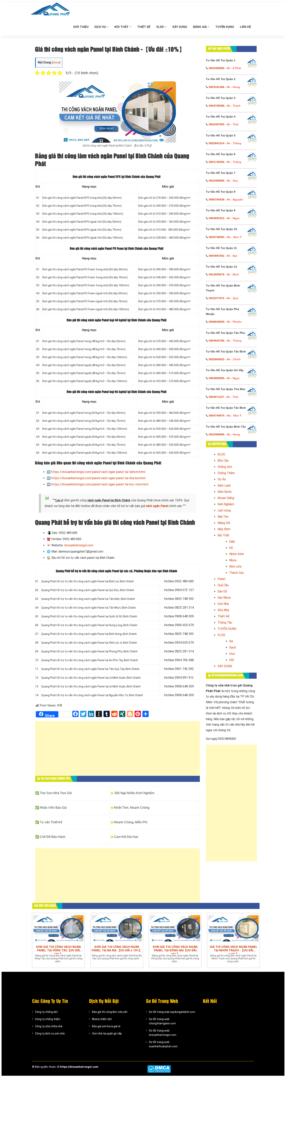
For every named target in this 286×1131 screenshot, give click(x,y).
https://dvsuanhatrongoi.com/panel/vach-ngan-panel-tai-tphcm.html (98, 472)
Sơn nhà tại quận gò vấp (107, 1033)
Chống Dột (225, 467)
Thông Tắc (225, 622)
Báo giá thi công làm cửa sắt (109, 1011)
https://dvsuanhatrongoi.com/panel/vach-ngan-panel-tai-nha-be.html (98, 478)
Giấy (232, 541)
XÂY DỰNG (179, 27)
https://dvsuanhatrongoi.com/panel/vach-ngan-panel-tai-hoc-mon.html (99, 484)
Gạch (232, 647)
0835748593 (216, 237)
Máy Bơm (224, 529)
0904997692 (216, 255)
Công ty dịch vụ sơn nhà (50, 1033)
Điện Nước (225, 492)
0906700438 (216, 199)
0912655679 (216, 274)
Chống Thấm (226, 473)
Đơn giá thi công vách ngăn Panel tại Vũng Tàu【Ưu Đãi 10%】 (58, 949)
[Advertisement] (117, 750)
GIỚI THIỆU (81, 27)
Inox (232, 654)
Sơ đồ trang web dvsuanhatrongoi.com (162, 1032)
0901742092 (216, 161)
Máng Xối (224, 523)
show (56, 62)
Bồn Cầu (223, 460)
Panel (221, 579)
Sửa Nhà (223, 610)
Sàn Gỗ (222, 591)
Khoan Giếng (226, 498)
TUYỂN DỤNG (224, 27)
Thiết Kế (223, 616)
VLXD (160, 27)
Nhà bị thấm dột (102, 1019)
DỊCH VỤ (100, 27)
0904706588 (216, 105)
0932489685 (216, 68)
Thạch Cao (236, 573)
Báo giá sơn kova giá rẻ (106, 1026)
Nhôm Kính (236, 554)
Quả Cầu (223, 585)
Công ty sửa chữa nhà (48, 1026)
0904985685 (216, 378)
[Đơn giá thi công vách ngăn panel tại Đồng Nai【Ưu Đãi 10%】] (175, 928)
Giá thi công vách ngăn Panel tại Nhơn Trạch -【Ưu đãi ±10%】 (233, 949)
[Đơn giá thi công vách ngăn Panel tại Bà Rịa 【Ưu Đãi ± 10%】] (117, 928)
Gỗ (231, 548)
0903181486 (216, 87)
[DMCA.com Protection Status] (159, 1069)
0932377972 (216, 298)
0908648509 (216, 321)
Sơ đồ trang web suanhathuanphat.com (163, 1044)
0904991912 (216, 218)
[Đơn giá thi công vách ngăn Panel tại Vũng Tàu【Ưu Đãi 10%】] (58, 928)
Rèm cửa (235, 566)
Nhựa (232, 560)
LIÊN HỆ (245, 27)
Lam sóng (224, 510)
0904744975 (216, 415)
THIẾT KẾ (143, 27)
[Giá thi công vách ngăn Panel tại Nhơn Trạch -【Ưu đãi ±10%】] (233, 928)
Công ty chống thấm (47, 1019)
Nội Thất (223, 535)
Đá (231, 641)
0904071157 (216, 396)
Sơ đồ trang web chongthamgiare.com (162, 1021)
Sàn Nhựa (224, 597)
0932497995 (216, 124)
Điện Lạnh (224, 485)
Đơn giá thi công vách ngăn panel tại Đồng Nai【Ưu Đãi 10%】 (175, 949)
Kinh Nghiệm (226, 504)
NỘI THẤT (121, 27)
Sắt (231, 660)
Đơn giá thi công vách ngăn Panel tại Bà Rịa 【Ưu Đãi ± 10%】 (117, 948)
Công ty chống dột (46, 1011)
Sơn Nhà (223, 604)
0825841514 (216, 143)
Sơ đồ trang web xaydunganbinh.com (172, 1011)
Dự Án (222, 479)
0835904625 (216, 359)
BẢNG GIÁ (200, 27)
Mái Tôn (223, 516)
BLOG (221, 454)
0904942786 (216, 340)
